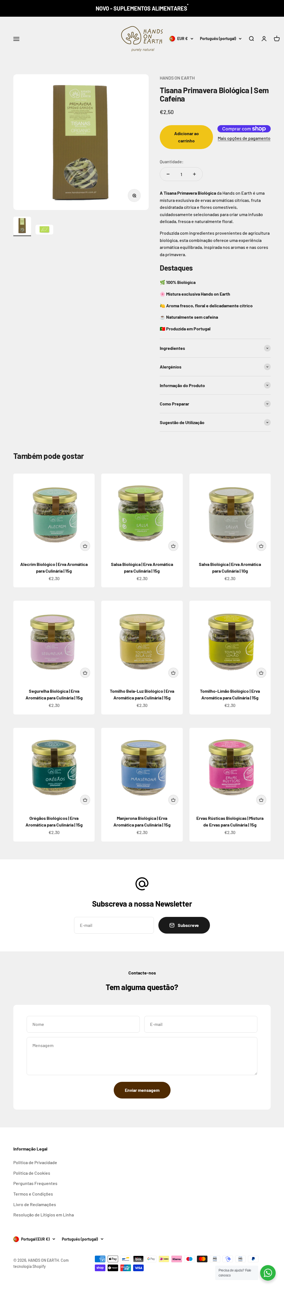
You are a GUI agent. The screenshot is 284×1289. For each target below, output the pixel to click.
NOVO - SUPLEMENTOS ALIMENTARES (141, 8)
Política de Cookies (31, 1173)
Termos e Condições (33, 1193)
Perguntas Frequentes (35, 1183)
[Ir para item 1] (22, 226)
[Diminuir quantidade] (168, 174)
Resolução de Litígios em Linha (43, 1214)
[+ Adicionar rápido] (85, 546)
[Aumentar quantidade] (194, 174)
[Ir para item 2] (44, 230)
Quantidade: (172, 161)
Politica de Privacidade (35, 1162)
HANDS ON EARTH (177, 77)
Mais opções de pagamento (244, 138)
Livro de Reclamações (34, 1204)
